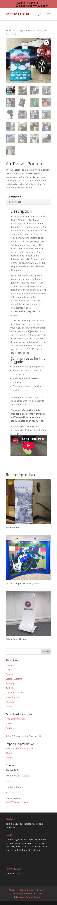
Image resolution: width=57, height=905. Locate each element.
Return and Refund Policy (27, 897)
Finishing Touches (15, 692)
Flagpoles (10, 665)
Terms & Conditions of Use (19, 748)
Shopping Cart (13, 697)
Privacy (9, 706)
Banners (10, 674)
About (9, 753)
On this (10, 839)
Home (8, 30)
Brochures (11, 728)
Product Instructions (16, 718)
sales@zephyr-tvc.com (17, 801)
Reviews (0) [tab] (15, 201)
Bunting (10, 683)
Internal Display (36, 30)
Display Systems (20, 30)
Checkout (10, 701)
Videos (9, 723)
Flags (8, 669)
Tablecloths (11, 688)
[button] (46, 42)
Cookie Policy (26, 889)
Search (46, 651)
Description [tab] (15, 196)
